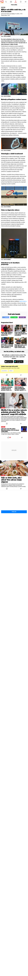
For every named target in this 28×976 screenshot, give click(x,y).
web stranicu (23, 301)
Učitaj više (14, 511)
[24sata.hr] (2, 1)
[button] (6, 1)
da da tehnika (4, 370)
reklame (10, 370)
